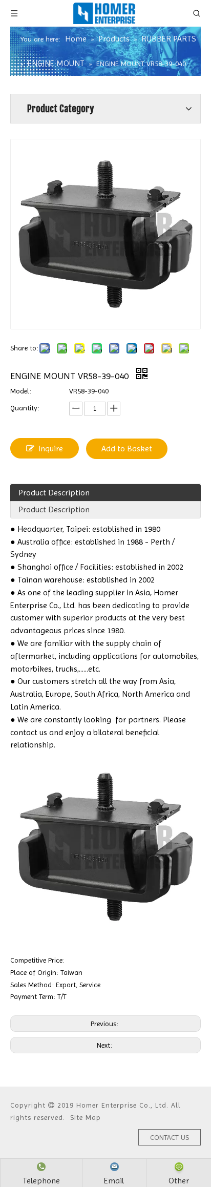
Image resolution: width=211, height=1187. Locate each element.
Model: (20, 391)
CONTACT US (169, 1137)
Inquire (50, 448)
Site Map (85, 1117)
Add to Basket (126, 448)
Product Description (54, 492)
